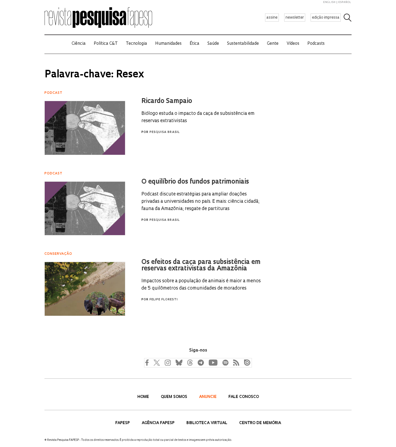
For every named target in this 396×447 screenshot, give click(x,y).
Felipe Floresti (164, 299)
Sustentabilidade (243, 44)
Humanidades (168, 44)
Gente (273, 44)
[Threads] (190, 362)
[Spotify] (225, 362)
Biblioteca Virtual (207, 423)
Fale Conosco (243, 397)
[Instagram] (167, 362)
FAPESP (123, 423)
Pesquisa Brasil (165, 132)
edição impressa (325, 18)
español (344, 2)
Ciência (79, 44)
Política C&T (106, 44)
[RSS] (235, 362)
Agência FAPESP (159, 423)
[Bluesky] (178, 362)
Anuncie (208, 397)
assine (271, 18)
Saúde (213, 44)
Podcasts (316, 44)
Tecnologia (136, 44)
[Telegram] (200, 362)
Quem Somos (174, 397)
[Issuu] (246, 362)
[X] (157, 362)
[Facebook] (148, 362)
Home (143, 397)
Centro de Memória (260, 423)
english (329, 2)
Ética (194, 44)
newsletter (295, 18)
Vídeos (293, 44)
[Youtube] (213, 362)
